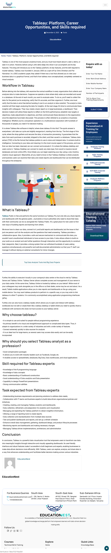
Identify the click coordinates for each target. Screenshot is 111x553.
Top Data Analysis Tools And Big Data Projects (42, 262)
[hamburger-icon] (105, 4)
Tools (65, 33)
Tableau (5, 216)
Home (3, 56)
